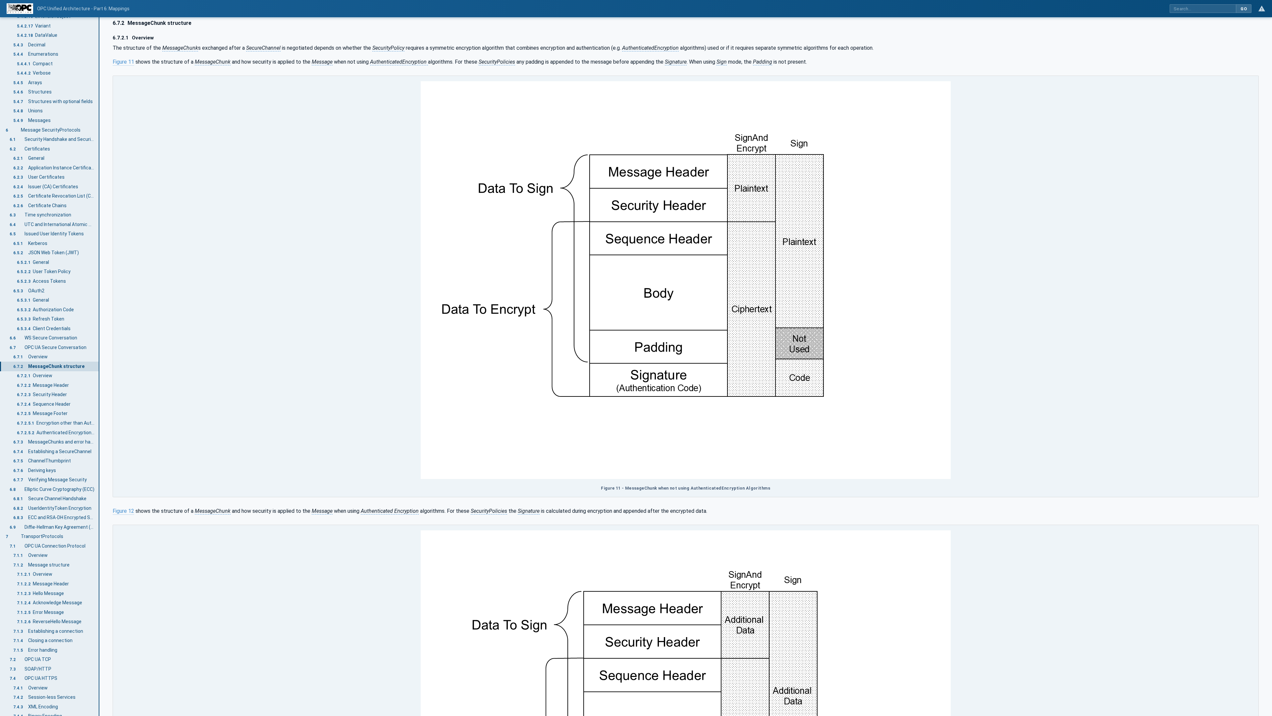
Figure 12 (123, 511)
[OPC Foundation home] (20, 8)
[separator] (99, 366)
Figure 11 (123, 62)
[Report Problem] (1261, 8)
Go (1244, 8)
